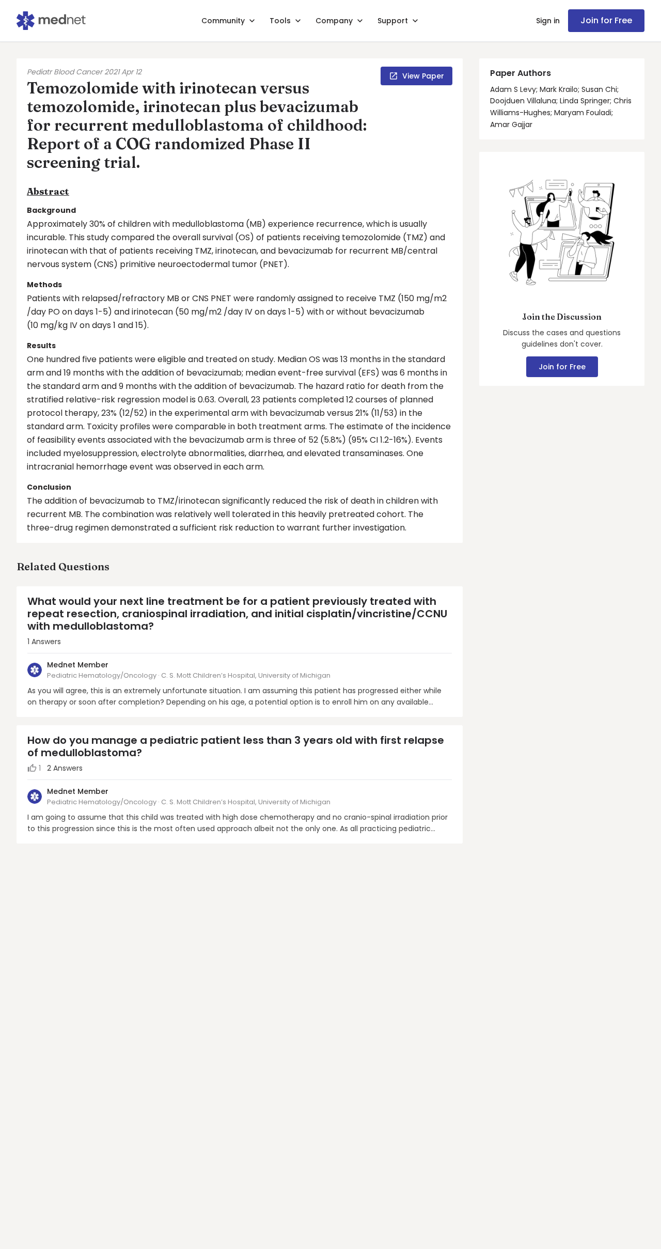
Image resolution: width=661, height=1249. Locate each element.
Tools (280, 20)
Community (223, 20)
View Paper (423, 76)
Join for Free (606, 20)
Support (392, 20)
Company (334, 20)
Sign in (548, 20)
